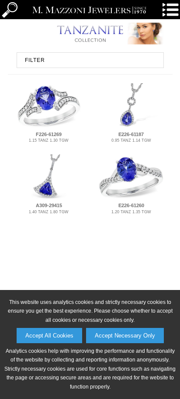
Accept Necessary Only (125, 335)
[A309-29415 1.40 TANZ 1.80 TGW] (48, 198)
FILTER (35, 60)
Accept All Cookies (49, 335)
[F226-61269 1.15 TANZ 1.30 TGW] (48, 127)
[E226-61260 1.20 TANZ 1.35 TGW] (131, 198)
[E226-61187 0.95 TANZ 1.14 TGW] (131, 127)
